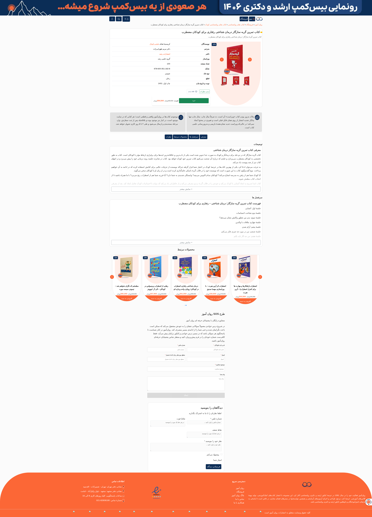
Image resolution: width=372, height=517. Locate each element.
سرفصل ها (194, 137)
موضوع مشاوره (220, 364)
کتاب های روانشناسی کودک (215, 25)
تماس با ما (239, 499)
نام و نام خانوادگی (219, 345)
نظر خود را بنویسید (213, 441)
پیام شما (222, 374)
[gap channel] (68, 513)
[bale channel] (128, 513)
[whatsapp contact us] (163, 513)
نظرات (168, 137)
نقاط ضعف (217, 430)
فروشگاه (249, 25)
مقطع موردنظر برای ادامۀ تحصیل (175, 355)
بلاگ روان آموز (238, 495)
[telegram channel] (217, 513)
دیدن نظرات (204, 92)
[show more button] (186, 189)
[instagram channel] (236, 513)
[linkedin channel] (199, 513)
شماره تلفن (181, 345)
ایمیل (223, 355)
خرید (193, 100)
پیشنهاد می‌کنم (213, 454)
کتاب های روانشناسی (236, 25)
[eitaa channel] (98, 513)
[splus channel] (113, 513)
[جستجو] (119, 18)
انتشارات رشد (164, 54)
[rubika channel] (83, 513)
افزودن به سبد (245, 301)
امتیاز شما (217, 460)
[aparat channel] (182, 513)
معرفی (203, 137)
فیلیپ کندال (154, 44)
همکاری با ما (239, 503)
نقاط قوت (181, 419)
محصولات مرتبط (180, 137)
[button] (221, 59)
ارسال (186, 395)
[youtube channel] (144, 513)
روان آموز (258, 25)
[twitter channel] (253, 513)
